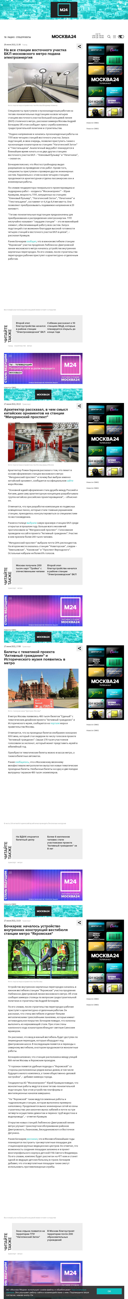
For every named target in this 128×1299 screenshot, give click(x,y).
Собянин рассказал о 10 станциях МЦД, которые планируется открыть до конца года (61, 328)
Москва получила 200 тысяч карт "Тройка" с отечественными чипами (30, 568)
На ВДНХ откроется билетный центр (27, 838)
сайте (70, 480)
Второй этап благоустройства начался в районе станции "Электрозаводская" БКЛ (31, 328)
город (10, 346)
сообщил (31, 241)
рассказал (32, 1139)
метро (29, 346)
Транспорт (26, 404)
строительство (20, 346)
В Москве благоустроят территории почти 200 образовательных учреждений (60, 1235)
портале (55, 723)
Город (24, 44)
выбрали (32, 523)
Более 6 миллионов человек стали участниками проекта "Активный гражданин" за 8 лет (62, 842)
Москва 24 (64, 37)
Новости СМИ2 (10, 387)
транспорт (12, 588)
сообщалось (22, 762)
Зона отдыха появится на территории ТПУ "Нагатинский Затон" (30, 1234)
